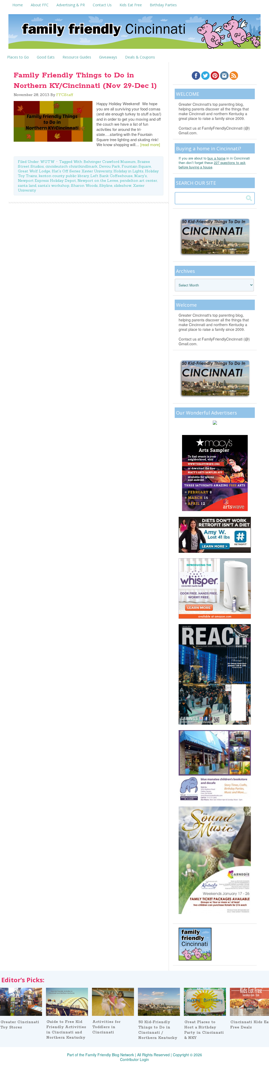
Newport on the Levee (97, 180)
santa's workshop (53, 185)
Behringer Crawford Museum (110, 161)
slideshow (122, 185)
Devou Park (109, 166)
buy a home (216, 158)
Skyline (105, 185)
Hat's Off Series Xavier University (82, 171)
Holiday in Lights (128, 171)
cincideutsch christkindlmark (71, 166)
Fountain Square (136, 166)
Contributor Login (134, 1059)
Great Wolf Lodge (34, 171)
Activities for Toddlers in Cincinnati (106, 1027)
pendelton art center (138, 180)
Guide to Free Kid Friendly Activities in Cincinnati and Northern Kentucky (66, 1030)
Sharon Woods (84, 185)
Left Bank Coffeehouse (111, 175)
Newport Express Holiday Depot (47, 180)
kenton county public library (64, 175)
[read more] (150, 144)
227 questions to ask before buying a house (212, 164)
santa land (27, 185)
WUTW (47, 161)
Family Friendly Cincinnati (134, 33)
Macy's (140, 175)
